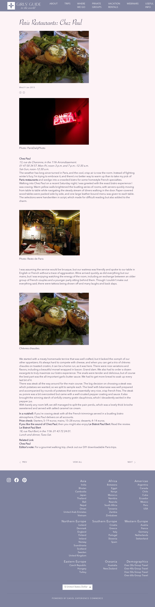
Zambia (113, 512)
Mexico (144, 502)
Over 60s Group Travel (136, 575)
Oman (83, 509)
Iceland (82, 525)
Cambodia (80, 492)
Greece (113, 528)
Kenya (114, 492)
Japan (83, 495)
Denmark (81, 528)
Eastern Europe (75, 561)
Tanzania (112, 509)
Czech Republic (77, 565)
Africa (113, 481)
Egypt (114, 488)
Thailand (81, 498)
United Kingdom (77, 556)
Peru (145, 505)
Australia (112, 565)
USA (145, 509)
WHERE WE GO (81, 5)
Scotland (81, 549)
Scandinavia (80, 546)
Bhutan (82, 488)
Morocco (112, 495)
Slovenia (112, 539)
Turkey (82, 572)
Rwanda (113, 502)
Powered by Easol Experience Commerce (77, 598)
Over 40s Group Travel (136, 569)
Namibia (112, 498)
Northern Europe (74, 521)
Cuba (145, 495)
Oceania (111, 561)
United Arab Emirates (75, 512)
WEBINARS (133, 4)
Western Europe (136, 521)
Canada (144, 488)
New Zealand (110, 569)
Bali (84, 502)
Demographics (137, 561)
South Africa (110, 505)
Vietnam (82, 516)
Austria (144, 525)
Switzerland (142, 539)
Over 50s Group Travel (136, 572)
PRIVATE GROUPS (96, 5)
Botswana (112, 485)
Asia (83, 481)
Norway (82, 542)
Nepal (83, 505)
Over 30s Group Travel (136, 565)
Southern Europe (104, 521)
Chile (145, 492)
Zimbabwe (111, 516)
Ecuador (143, 498)
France (144, 528)
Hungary (82, 569)
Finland (82, 535)
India (83, 485)
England (82, 532)
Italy (115, 532)
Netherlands (141, 535)
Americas (141, 481)
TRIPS (67, 4)
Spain (114, 542)
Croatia (113, 525)
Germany (143, 532)
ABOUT (53, 4)
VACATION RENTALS (114, 5)
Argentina (143, 485)
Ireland (82, 539)
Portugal (113, 535)
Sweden (82, 552)
